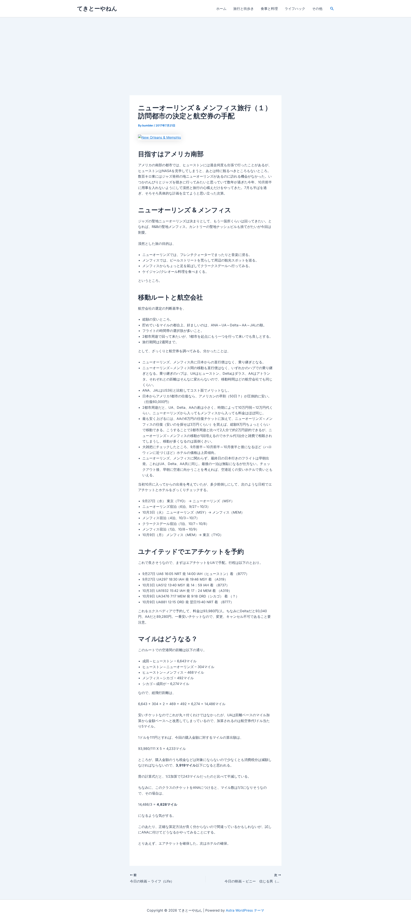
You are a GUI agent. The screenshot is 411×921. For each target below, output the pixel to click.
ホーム (221, 8)
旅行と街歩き (243, 8)
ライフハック (295, 8)
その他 (317, 8)
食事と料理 (269, 8)
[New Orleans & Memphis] (159, 137)
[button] (332, 8)
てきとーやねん (97, 8)
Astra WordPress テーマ (245, 910)
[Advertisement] (205, 49)
